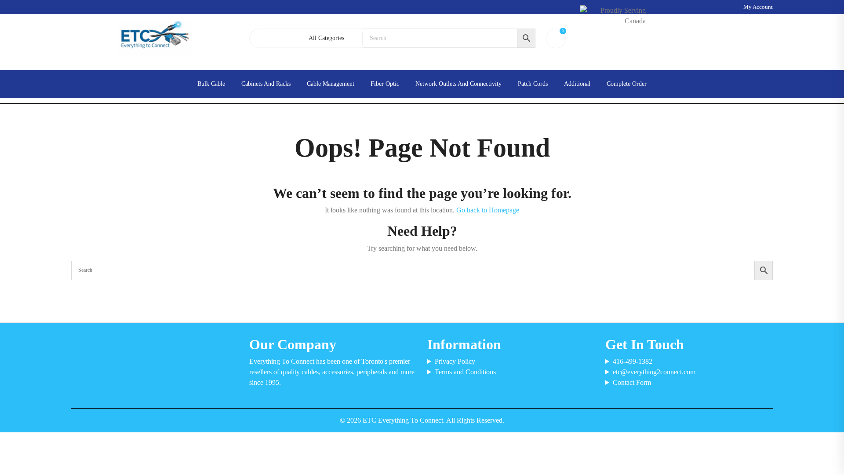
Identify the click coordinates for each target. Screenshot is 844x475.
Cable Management (330, 83)
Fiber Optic (385, 83)
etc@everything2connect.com (654, 372)
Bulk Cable (211, 83)
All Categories (326, 38)
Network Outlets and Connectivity (458, 83)
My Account (758, 7)
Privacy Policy (455, 361)
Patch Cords (533, 83)
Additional (577, 83)
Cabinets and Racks (266, 83)
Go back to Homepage (487, 210)
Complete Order (627, 83)
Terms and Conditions (465, 372)
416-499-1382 (632, 361)
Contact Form (632, 382)
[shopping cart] (554, 38)
